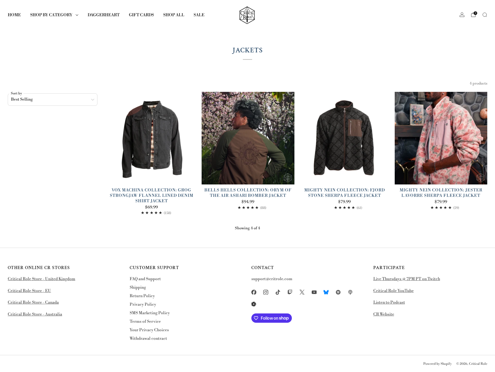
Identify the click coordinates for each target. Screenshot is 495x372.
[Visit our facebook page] (254, 292)
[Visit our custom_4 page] (254, 304)
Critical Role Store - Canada (33, 302)
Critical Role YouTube (393, 290)
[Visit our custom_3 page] (350, 292)
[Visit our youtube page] (314, 292)
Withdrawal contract (148, 338)
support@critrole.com (271, 279)
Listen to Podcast (389, 302)
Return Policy (142, 296)
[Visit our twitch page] (290, 292)
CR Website (383, 314)
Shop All (173, 15)
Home (14, 15)
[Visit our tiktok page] (278, 292)
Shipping (138, 287)
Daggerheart (104, 15)
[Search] (484, 14)
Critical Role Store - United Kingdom (41, 279)
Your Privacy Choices (149, 330)
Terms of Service (145, 321)
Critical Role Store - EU (29, 290)
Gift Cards (141, 15)
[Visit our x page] (302, 292)
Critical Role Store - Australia (35, 314)
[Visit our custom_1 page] (326, 292)
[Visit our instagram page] (266, 292)
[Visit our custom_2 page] (338, 292)
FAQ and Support (145, 279)
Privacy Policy (143, 304)
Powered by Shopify (437, 364)
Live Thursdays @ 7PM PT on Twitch (406, 279)
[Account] (462, 14)
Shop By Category (51, 15)
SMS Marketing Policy (150, 313)
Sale (199, 15)
